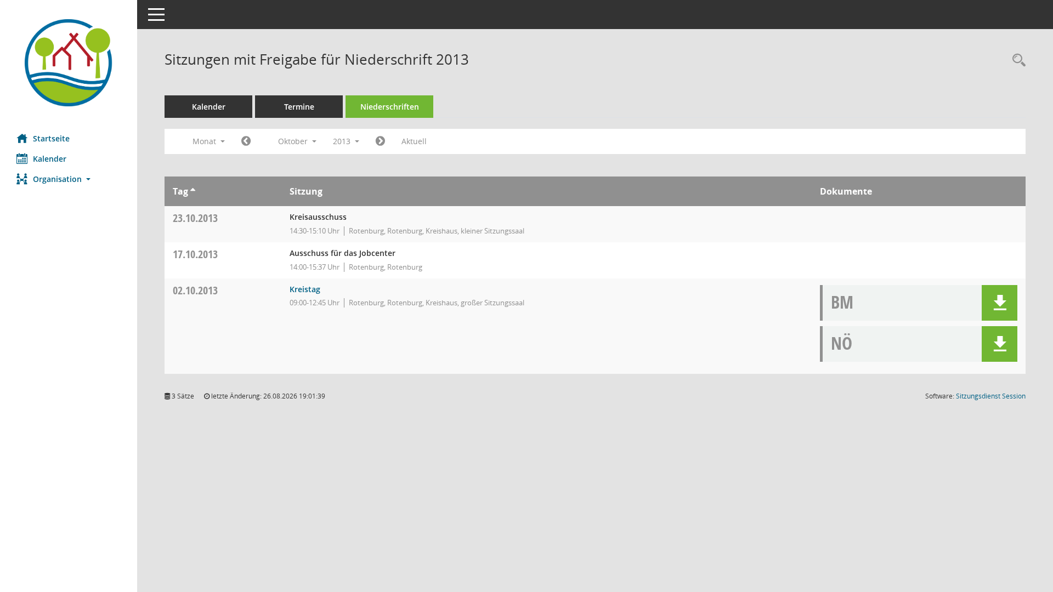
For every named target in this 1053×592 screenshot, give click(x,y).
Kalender (49, 158)
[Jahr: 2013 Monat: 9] (246, 141)
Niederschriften (389, 106)
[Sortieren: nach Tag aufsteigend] (192, 191)
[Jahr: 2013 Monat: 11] (380, 141)
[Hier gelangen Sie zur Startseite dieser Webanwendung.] (68, 62)
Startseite (51, 138)
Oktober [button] (294, 141)
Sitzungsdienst (991, 396)
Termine (299, 106)
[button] (68, 179)
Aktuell (414, 141)
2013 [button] (343, 141)
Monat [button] (205, 141)
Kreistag (305, 289)
